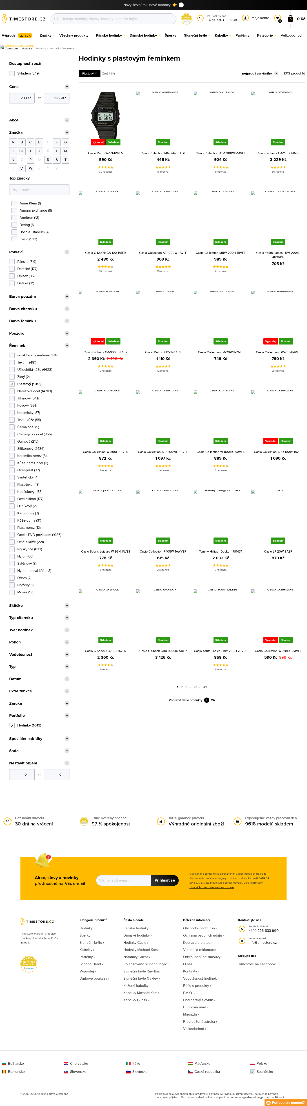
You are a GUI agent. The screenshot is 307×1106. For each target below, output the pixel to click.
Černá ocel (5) (28, 427)
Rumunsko (16, 1071)
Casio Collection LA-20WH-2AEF (220, 352)
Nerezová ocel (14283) (34, 391)
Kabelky (86, 949)
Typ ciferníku (21, 617)
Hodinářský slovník (198, 1000)
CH (21, 151)
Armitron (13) (29, 217)
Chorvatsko (79, 1063)
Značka (16, 132)
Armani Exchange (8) (36, 210)
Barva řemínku (22, 321)
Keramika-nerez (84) (33, 455)
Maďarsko (202, 1063)
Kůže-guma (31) (29, 520)
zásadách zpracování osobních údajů (211, 887)
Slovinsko (139, 1071)
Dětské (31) (25, 283)
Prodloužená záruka (199, 1021)
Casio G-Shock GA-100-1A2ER (105, 651)
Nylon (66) (25, 556)
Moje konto (260, 17)
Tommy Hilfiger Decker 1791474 (220, 551)
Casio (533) (28, 239)
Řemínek (17, 345)
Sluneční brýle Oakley (140, 978)
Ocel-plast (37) (28, 470)
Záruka (15, 703)
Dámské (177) (27, 268)
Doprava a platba (197, 942)
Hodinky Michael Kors (140, 949)
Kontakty (190, 971)
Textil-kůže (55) (29, 419)
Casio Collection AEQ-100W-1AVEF (278, 452)
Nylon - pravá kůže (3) (34, 570)
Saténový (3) (27, 563)
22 (195, 687)
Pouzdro (16, 333)
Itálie (136, 1063)
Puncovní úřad (194, 1007)
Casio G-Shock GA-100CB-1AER (105, 352)
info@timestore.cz (263, 942)
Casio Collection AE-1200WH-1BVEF (163, 452)
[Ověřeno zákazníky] (17, 46)
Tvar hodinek (21, 630)
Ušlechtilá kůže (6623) (34, 369)
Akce (13, 120)
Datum (15, 679)
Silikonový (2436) (30, 448)
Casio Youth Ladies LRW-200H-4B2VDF (278, 254)
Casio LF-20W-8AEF (278, 551)
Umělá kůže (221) (30, 541)
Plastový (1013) (29, 383)
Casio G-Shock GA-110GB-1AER (278, 153)
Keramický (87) (28, 412)
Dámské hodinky (136, 935)
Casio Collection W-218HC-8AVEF (278, 651)
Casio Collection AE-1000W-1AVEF (163, 252)
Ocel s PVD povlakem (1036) (39, 534)
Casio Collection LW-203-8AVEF (278, 352)
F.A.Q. (188, 992)
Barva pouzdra (22, 296)
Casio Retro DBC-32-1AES (163, 352)
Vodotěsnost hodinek (200, 978)
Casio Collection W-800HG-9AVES (221, 452)
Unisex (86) (26, 276)
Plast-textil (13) (28, 484)
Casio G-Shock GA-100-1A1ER (105, 252)
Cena (14, 86)
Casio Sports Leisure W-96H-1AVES (105, 551)
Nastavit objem (23, 763)
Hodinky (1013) (29, 725)
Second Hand (90, 964)
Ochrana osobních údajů (202, 935)
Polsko (262, 1063)
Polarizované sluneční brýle (145, 964)
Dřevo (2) (24, 577)
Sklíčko (16, 605)
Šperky (85, 935)
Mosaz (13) (25, 592)
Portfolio (17, 715)
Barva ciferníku (23, 309)
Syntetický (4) (27, 477)
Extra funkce (20, 691)
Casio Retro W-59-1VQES (105, 153)
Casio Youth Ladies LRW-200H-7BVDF (220, 651)
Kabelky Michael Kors (140, 992)
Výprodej (87, 971)
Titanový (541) (28, 398)
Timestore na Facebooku (258, 964)
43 (205, 687)
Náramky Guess (135, 956)
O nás (187, 964)
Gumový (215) (27, 441)
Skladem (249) (28, 73)
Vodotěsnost (20, 654)
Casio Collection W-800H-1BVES (105, 452)
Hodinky (86, 928)
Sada (14, 750)
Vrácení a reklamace (199, 949)
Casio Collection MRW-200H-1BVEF (221, 252)
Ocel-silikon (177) (30, 498)
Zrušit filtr (108, 73)
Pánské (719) (26, 261)
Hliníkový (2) (27, 506)
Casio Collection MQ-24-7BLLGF (163, 153)
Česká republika (207, 1071)
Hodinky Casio (134, 942)
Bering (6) (27, 224)
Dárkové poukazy (93, 978)
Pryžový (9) (25, 585)
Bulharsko (16, 1063)
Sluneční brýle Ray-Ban (141, 971)
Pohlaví (16, 252)
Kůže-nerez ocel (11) (32, 462)
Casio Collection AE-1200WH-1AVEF (221, 153)
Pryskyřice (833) (29, 549)
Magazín (190, 1014)
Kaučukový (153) (29, 491)
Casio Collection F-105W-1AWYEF (163, 551)
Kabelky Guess (135, 1000)
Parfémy (86, 956)
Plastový (88, 73)
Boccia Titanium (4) (34, 232)
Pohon (15, 642)
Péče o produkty (196, 985)
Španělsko (265, 1071)
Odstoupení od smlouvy (201, 956)
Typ (12, 666)
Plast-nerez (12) (29, 527)
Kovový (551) (27, 405)
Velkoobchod (193, 1028)
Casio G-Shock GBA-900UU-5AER (163, 651)
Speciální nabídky (25, 738)
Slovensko (78, 1071)
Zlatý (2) (23, 376)
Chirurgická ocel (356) (34, 434)
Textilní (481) (26, 362)
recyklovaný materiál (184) (37, 355)
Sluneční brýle (91, 942)
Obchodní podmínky (199, 928)
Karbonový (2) (28, 513)
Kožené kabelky (136, 985)
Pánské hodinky (136, 928)
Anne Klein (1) (30, 203)
